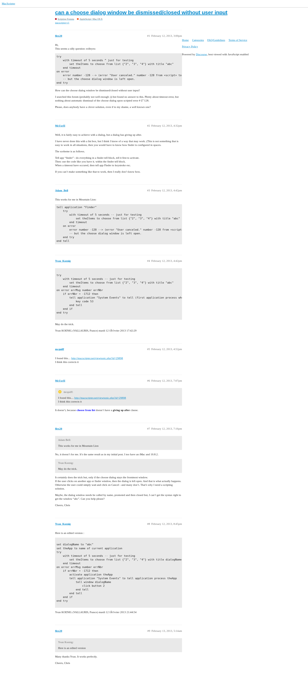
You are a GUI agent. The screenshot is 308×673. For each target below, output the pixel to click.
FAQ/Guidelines (216, 40)
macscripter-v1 (62, 22)
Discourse (201, 54)
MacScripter (8, 3)
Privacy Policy (190, 46)
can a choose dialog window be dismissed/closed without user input (141, 12)
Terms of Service (238, 40)
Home (185, 40)
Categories (198, 40)
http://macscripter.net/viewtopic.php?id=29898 (97, 358)
